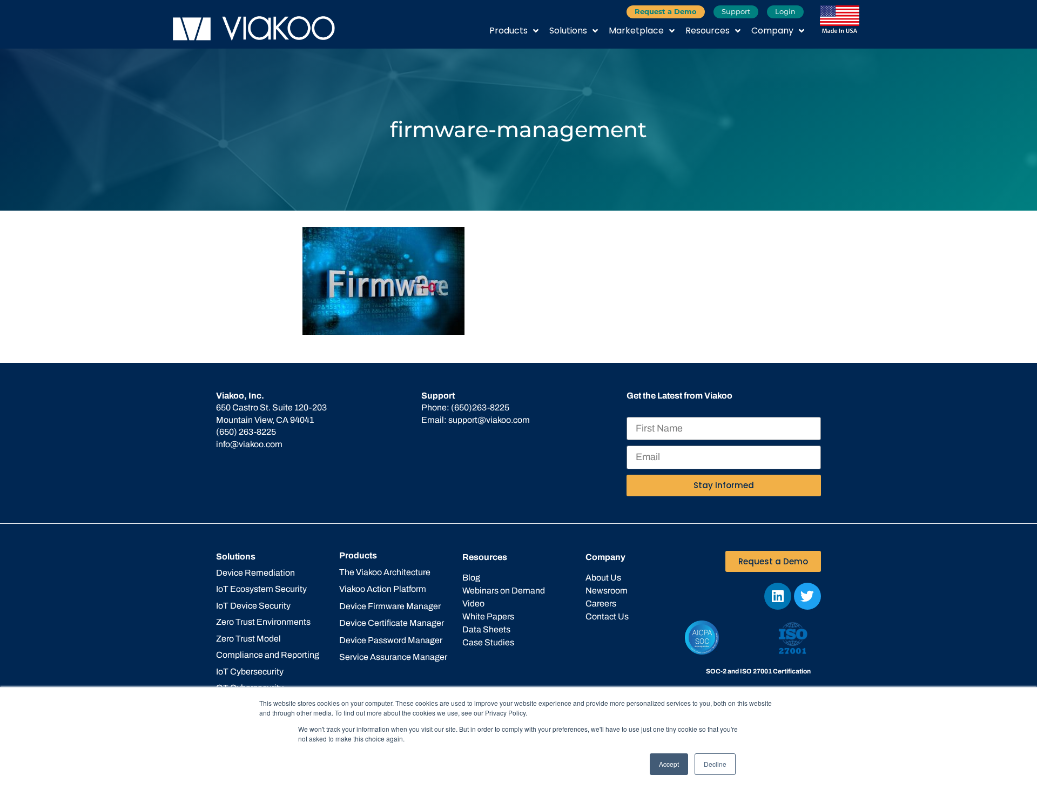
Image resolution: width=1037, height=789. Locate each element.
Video (473, 603)
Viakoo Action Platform (382, 589)
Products (508, 30)
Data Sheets (486, 629)
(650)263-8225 (480, 407)
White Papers (488, 616)
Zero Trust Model (248, 638)
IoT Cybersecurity (250, 671)
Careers (600, 603)
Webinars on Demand (503, 590)
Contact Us (607, 616)
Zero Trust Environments (263, 621)
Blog (471, 577)
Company (772, 30)
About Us (603, 577)
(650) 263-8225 (246, 431)
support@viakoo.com (489, 419)
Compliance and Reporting (267, 654)
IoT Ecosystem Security (261, 589)
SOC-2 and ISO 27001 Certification (758, 671)
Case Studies (488, 642)
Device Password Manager (390, 640)
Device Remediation (255, 572)
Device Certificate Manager (391, 623)
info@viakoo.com (249, 444)
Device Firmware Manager (390, 606)
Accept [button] (669, 763)
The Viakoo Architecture (384, 572)
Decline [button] (715, 763)
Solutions (568, 30)
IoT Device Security (253, 605)
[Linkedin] (777, 596)
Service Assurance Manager (393, 657)
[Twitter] (807, 596)
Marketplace (636, 30)
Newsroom (606, 590)
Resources (707, 30)
